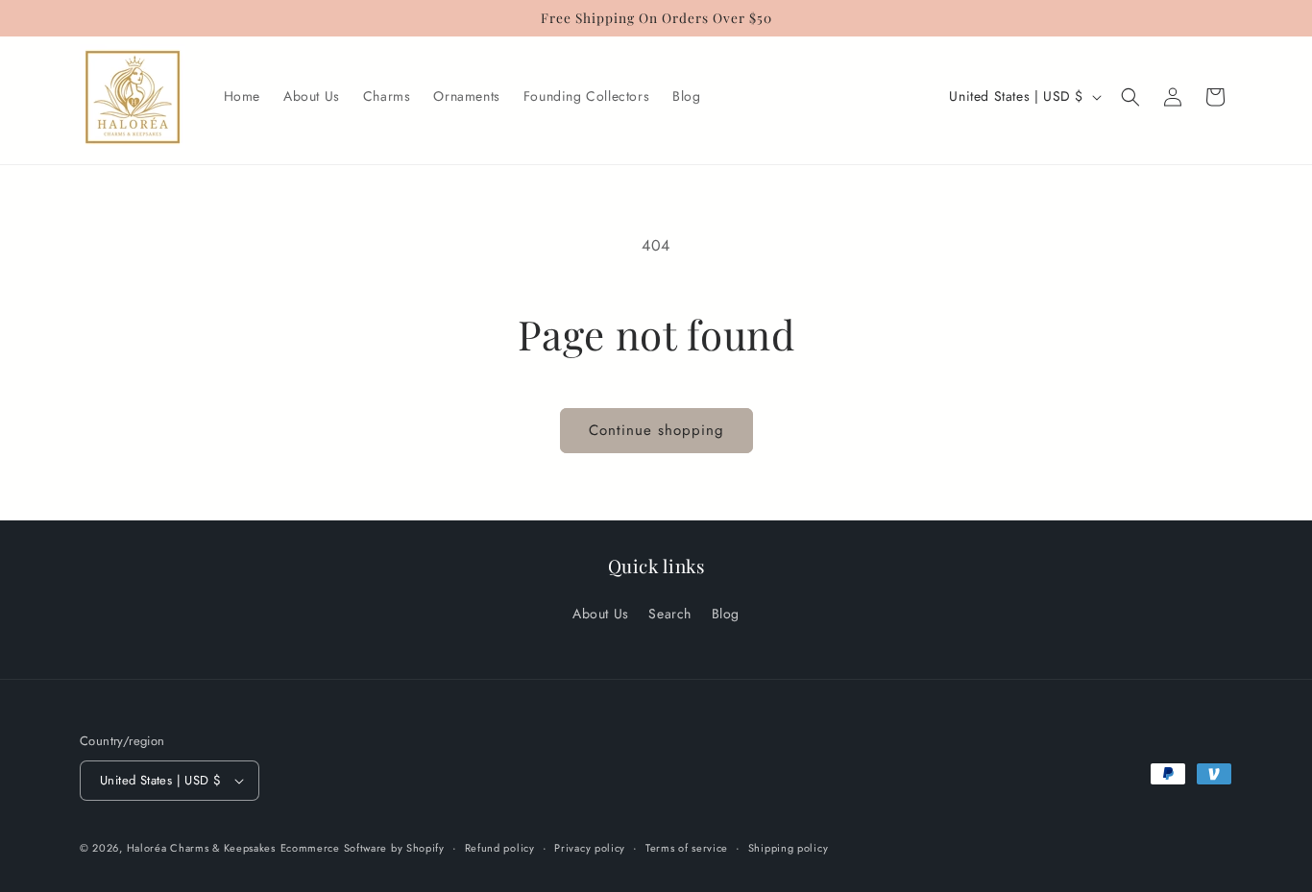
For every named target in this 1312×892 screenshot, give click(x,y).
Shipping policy (788, 848)
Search (670, 613)
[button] (1130, 97)
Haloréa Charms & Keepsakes (201, 848)
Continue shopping (656, 430)
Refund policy (500, 848)
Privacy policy (589, 848)
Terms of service (686, 848)
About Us (600, 613)
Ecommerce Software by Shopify (362, 848)
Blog (726, 613)
